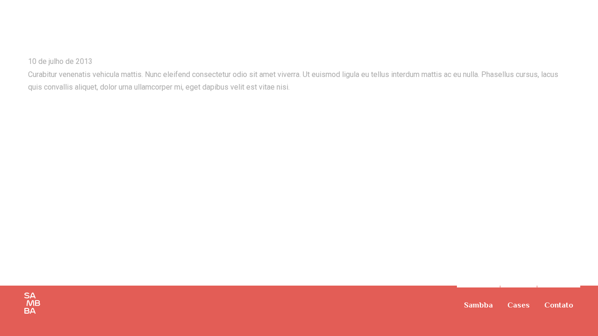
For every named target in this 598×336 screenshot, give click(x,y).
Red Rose (56, 27)
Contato (558, 305)
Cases (518, 305)
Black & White (584, 25)
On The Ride (571, 25)
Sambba (478, 305)
